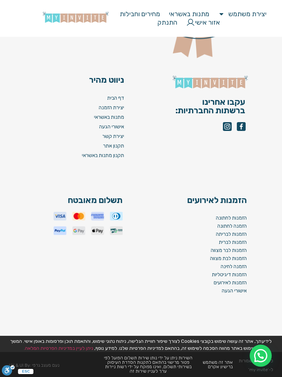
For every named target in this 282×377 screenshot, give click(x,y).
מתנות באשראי (189, 14)
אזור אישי (207, 22)
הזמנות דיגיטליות (229, 274)
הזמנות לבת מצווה (228, 258)
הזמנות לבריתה (231, 234)
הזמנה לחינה (234, 266)
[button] (203, 218)
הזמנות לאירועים (230, 283)
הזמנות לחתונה (231, 218)
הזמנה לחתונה (232, 226)
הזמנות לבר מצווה (229, 250)
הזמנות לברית (233, 242)
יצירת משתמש (247, 14)
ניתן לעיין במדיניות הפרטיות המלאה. (58, 348)
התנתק (167, 22)
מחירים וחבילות (140, 14)
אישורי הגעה (234, 291)
